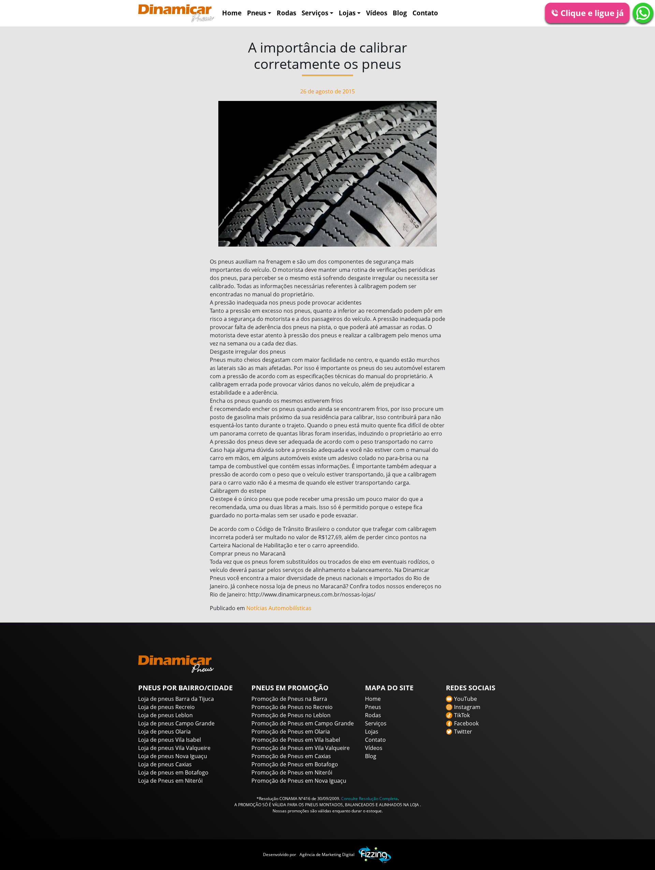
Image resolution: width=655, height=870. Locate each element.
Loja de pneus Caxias (165, 764)
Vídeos (376, 12)
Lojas (347, 12)
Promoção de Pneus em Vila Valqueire (300, 748)
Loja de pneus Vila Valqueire (174, 748)
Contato (425, 12)
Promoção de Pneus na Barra (289, 699)
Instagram (467, 707)
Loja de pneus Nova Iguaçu (172, 756)
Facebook (466, 723)
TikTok (462, 715)
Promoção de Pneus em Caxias (291, 756)
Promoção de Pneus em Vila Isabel (295, 739)
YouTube (465, 699)
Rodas (286, 12)
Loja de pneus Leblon (165, 715)
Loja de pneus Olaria (164, 731)
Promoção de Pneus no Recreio (292, 707)
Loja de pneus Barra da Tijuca (176, 699)
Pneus (256, 12)
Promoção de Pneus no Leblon (291, 715)
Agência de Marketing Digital (327, 854)
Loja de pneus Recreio (166, 707)
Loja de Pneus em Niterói (170, 780)
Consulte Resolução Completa (369, 798)
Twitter (463, 731)
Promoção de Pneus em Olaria (290, 731)
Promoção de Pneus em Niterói (291, 772)
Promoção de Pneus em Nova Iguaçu (298, 780)
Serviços (315, 12)
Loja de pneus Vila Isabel (169, 739)
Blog (400, 12)
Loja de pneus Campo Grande (176, 723)
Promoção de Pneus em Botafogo (294, 764)
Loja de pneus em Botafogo (173, 772)
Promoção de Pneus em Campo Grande (302, 723)
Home (232, 12)
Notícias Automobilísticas (278, 608)
